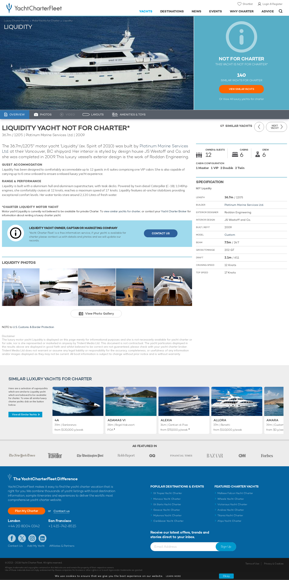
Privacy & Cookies (273, 563)
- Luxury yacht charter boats (46, 8)
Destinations (172, 11)
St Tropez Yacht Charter (167, 493)
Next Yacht (275, 127)
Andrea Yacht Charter (230, 510)
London (14, 520)
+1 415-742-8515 (62, 526)
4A (57, 420)
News (196, 11)
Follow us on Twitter (22, 538)
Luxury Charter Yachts (16, 20)
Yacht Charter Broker (174, 211)
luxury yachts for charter (249, 99)
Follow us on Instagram (32, 538)
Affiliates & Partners (61, 546)
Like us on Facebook (12, 538)
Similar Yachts (238, 126)
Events (215, 11)
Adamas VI (116, 420)
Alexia (166, 420)
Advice (267, 11)
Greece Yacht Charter (166, 510)
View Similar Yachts (241, 89)
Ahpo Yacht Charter (229, 521)
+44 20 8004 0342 (24, 526)
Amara (272, 420)
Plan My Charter (26, 511)
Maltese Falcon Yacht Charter (235, 493)
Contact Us (161, 233)
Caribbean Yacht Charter (168, 521)
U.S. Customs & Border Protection (33, 327)
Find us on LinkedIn (42, 538)
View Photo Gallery (99, 313)
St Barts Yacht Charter (167, 504)
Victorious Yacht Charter (232, 504)
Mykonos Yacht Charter (167, 515)
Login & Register (273, 4)
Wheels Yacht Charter (230, 499)
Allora (220, 420)
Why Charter (242, 11)
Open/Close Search (281, 11)
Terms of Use (252, 563)
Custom (230, 234)
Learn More (173, 576)
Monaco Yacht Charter (167, 499)
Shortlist (248, 4)
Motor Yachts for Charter (46, 20)
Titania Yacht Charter (230, 515)
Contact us (61, 511)
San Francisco (59, 520)
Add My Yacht (36, 546)
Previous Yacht (259, 127)
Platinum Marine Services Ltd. (244, 205)
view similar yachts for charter (122, 211)
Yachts (145, 11)
